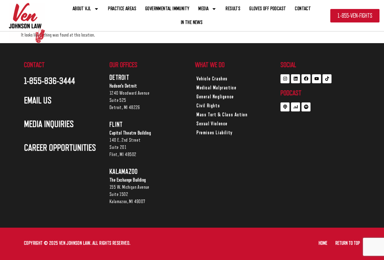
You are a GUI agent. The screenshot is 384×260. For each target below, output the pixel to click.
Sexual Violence (212, 123)
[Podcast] (285, 106)
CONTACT (303, 8)
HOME (323, 243)
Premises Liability (214, 132)
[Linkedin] (295, 78)
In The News (191, 22)
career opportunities (60, 147)
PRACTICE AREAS (122, 8)
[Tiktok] (327, 78)
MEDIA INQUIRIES (49, 124)
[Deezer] (295, 106)
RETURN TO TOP (347, 243)
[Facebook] (306, 78)
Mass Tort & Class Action (222, 114)
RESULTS (233, 8)
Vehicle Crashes (212, 78)
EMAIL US (38, 100)
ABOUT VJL (82, 8)
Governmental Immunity (167, 8)
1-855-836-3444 (49, 80)
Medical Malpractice (216, 87)
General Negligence (215, 96)
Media (203, 8)
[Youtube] (316, 78)
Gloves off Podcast (267, 8)
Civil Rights (208, 105)
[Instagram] (285, 78)
